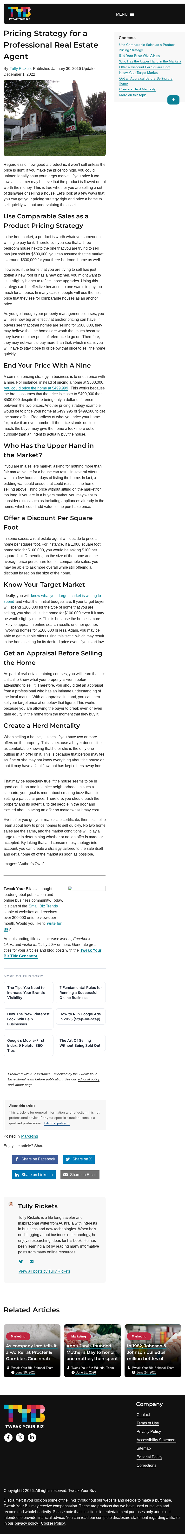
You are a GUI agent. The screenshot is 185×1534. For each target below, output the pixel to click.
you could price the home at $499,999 (36, 388)
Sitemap (144, 1448)
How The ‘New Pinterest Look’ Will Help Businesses (28, 1019)
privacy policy (26, 1523)
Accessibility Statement (156, 1440)
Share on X (82, 1159)
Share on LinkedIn (36, 1175)
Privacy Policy (149, 1431)
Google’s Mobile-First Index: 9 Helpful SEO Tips (25, 1045)
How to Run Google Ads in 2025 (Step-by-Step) (80, 1016)
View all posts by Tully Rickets (44, 1271)
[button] (122, 14)
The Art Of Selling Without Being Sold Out (79, 1043)
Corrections (146, 1465)
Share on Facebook (37, 1159)
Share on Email (83, 1175)
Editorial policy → (57, 1123)
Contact (143, 1415)
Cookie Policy (53, 1523)
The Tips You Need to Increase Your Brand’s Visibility (26, 992)
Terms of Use (148, 1423)
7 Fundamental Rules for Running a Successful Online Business (80, 992)
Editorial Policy (149, 1457)
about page (24, 1085)
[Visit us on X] (20, 1437)
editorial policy (88, 1079)
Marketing (29, 1136)
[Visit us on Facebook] (8, 1437)
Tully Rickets (21, 69)
